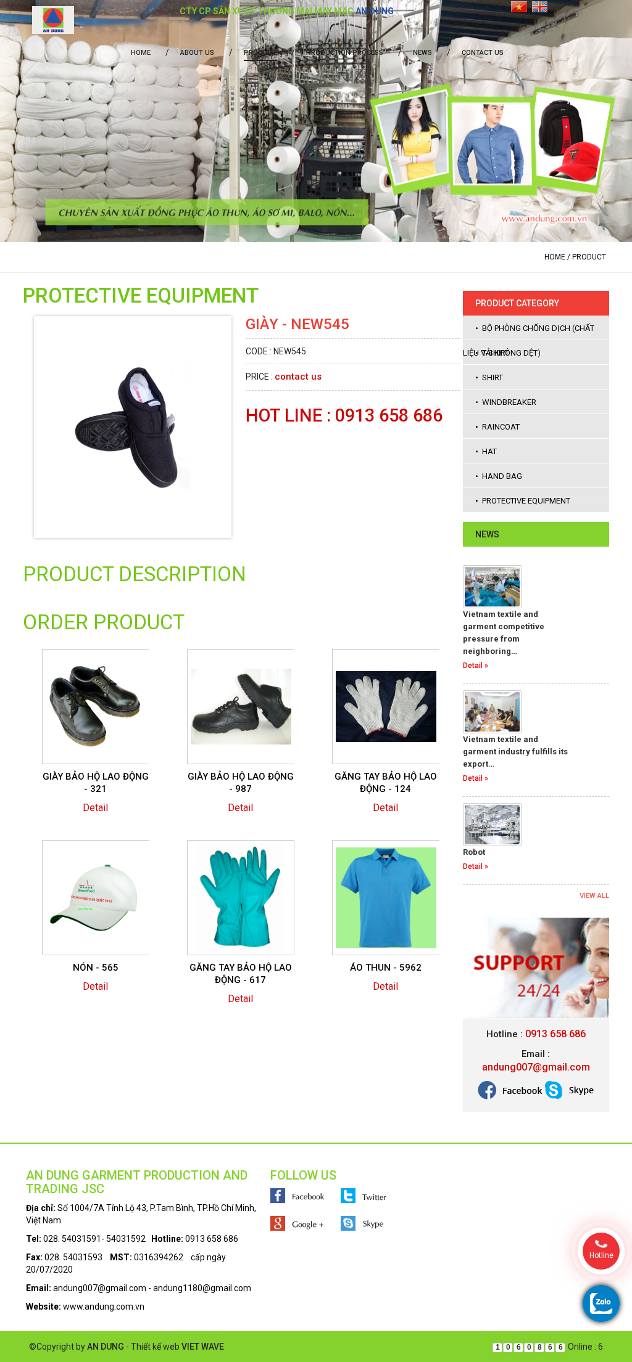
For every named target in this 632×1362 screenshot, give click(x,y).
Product (260, 53)
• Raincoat (497, 426)
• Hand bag (498, 476)
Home (141, 53)
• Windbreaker (505, 402)
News (422, 53)
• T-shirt (492, 352)
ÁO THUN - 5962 (386, 967)
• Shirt (489, 377)
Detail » (475, 665)
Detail (95, 808)
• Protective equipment (522, 500)
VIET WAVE (202, 1347)
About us (197, 53)
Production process (344, 53)
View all (594, 896)
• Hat (486, 451)
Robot (474, 852)
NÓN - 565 (95, 967)
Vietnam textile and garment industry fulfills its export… (515, 752)
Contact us (483, 53)
